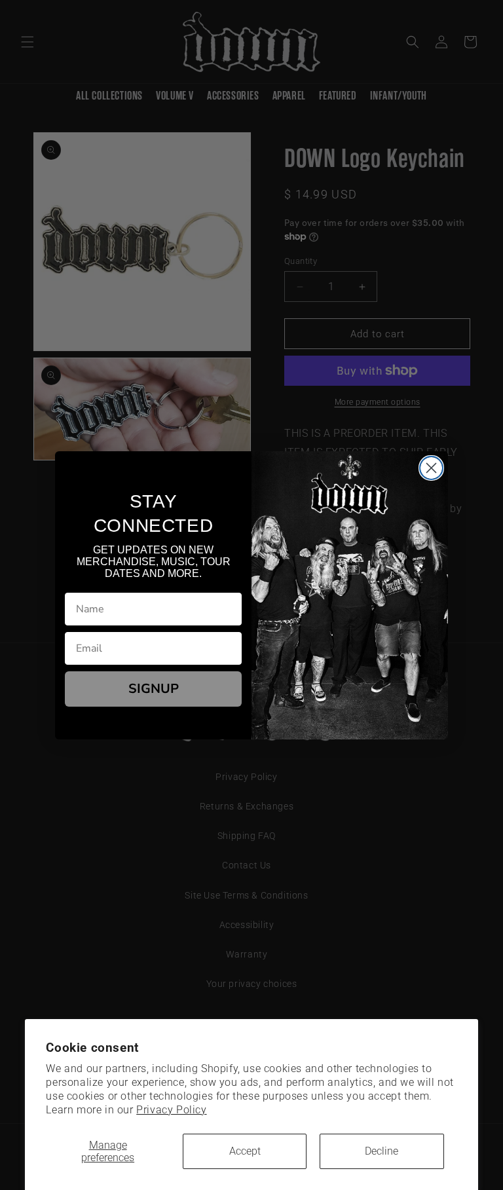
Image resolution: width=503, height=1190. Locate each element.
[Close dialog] (431, 467)
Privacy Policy (171, 1110)
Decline (381, 1151)
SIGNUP (153, 688)
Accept (245, 1151)
